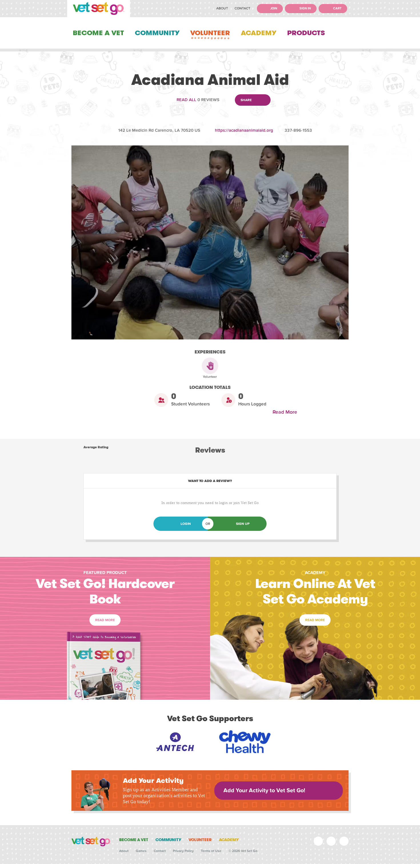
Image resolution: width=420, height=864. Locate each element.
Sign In (305, 8)
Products (306, 33)
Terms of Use (211, 851)
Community (157, 33)
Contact (242, 8)
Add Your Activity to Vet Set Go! (264, 790)
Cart (336, 8)
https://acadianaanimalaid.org (244, 130)
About (222, 8)
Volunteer (210, 33)
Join (273, 8)
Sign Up (242, 524)
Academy (258, 33)
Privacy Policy (183, 851)
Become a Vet (98, 33)
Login (186, 524)
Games (141, 851)
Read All (186, 99)
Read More (286, 412)
